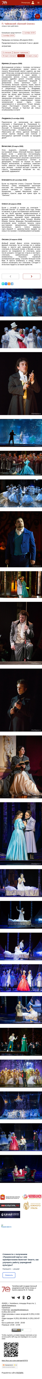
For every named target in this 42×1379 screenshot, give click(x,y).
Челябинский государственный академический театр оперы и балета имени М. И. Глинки (24, 1288)
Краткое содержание (21, 52)
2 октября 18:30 (29, 33)
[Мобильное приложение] (10, 1214)
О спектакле (7, 52)
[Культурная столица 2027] (32, 1197)
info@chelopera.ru (9, 1305)
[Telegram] (12, 284)
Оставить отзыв (31, 56)
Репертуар (25, 3)
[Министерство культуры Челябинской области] (10, 1197)
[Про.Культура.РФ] (10, 1205)
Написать (9, 1275)
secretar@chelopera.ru (19, 1310)
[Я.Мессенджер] (3, 284)
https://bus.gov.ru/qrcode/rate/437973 (15, 1360)
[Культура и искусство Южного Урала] (32, 1205)
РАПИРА (19, 1373)
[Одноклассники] (9, 284)
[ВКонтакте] (6, 284)
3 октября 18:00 (8, 35)
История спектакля (9, 56)
